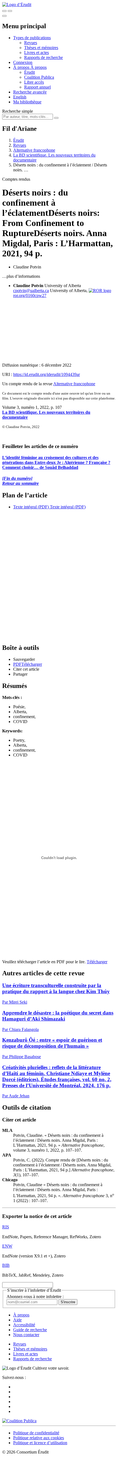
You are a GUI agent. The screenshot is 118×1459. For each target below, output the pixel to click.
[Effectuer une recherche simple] (4, 11)
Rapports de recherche (43, 57)
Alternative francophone (34, 150)
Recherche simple (17, 111)
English (19, 97)
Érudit (29, 72)
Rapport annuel (37, 87)
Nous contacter (26, 1334)
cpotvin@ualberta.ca (31, 290)
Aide (17, 1320)
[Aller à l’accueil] (16, 4)
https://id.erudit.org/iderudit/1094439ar (46, 374)
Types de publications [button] (32, 37)
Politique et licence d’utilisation (40, 1442)
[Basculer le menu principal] (4, 16)
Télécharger (97, 961)
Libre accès (34, 82)
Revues (30, 42)
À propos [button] (21, 67)
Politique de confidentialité (36, 1432)
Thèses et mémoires (41, 47)
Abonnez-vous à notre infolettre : (35, 1296)
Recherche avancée (30, 92)
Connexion (22, 62)
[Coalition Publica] (19, 1420)
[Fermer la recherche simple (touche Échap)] (10, 11)
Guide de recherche (30, 1329)
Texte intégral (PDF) (31, 507)
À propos (38, 67)
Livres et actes (36, 52)
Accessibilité (24, 1324)
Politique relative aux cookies (38, 1437)
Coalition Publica (39, 77)
